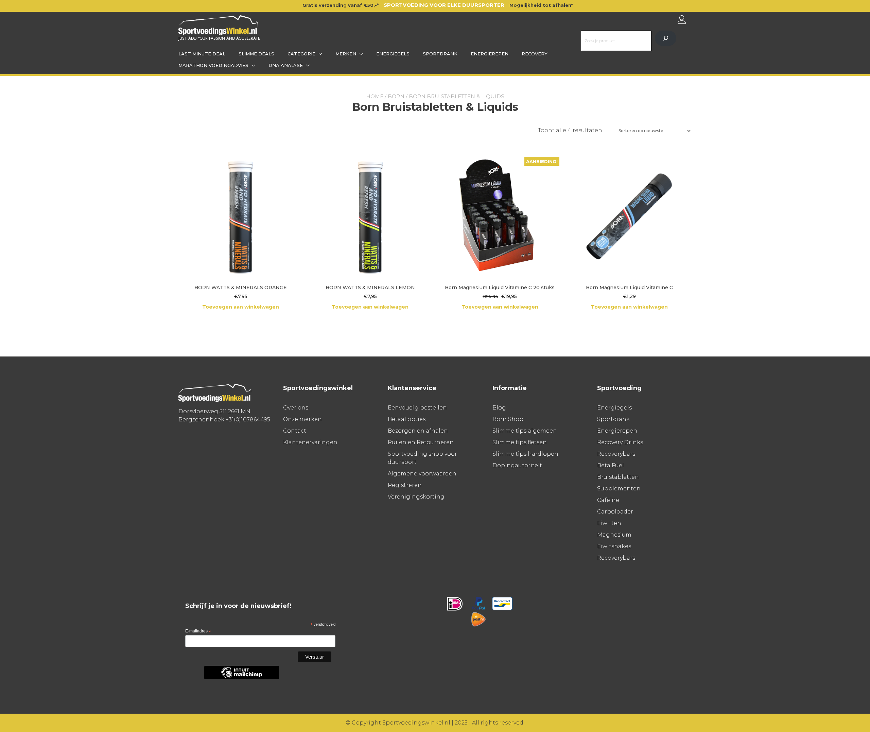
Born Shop (507, 419)
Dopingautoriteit (517, 465)
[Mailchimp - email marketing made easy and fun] (241, 678)
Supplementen (619, 488)
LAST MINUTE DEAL (201, 53)
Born (396, 96)
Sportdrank (440, 53)
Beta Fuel (610, 465)
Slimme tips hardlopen (525, 454)
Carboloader (615, 511)
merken (345, 53)
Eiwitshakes (614, 546)
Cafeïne (608, 500)
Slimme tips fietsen (519, 442)
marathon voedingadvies (213, 65)
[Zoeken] (665, 38)
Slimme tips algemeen (524, 431)
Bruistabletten (618, 477)
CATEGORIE (301, 53)
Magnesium (614, 534)
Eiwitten (609, 523)
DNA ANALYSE (285, 65)
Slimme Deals (256, 53)
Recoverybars (616, 454)
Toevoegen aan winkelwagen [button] (240, 307)
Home (374, 96)
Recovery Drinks (620, 442)
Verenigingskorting (416, 496)
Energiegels (393, 53)
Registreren (405, 485)
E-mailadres (198, 631)
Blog (499, 407)
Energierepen (489, 53)
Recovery (534, 53)
